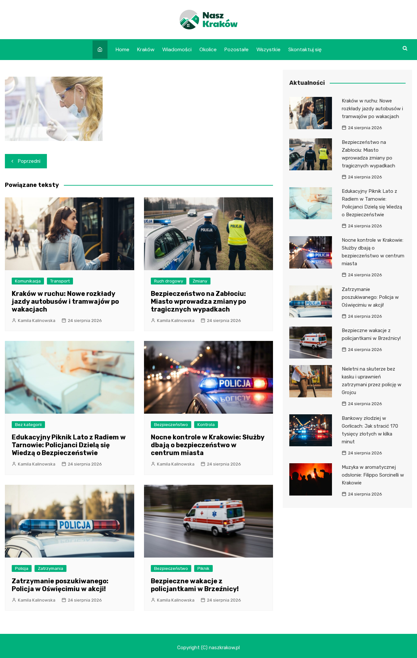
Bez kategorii (28, 424)
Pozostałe (236, 49)
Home (122, 49)
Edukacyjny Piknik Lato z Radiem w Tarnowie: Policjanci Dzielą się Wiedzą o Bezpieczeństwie (69, 445)
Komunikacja (28, 281)
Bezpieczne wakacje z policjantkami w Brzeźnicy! (195, 585)
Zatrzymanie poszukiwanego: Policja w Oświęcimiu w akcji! (60, 585)
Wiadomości (177, 49)
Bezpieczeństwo (171, 424)
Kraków (145, 49)
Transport (60, 281)
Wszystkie (268, 49)
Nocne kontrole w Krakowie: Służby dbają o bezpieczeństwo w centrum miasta (207, 445)
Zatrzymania (50, 568)
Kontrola (206, 424)
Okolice (208, 49)
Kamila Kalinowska (36, 320)
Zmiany (200, 281)
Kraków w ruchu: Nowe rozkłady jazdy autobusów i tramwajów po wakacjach (65, 301)
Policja (21, 568)
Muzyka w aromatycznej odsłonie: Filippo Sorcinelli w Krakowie (373, 475)
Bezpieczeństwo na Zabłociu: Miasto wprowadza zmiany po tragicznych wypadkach (198, 301)
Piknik (203, 568)
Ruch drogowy (168, 281)
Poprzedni (29, 161)
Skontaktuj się (305, 49)
